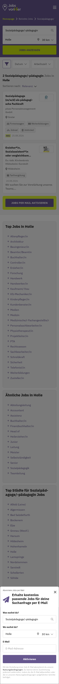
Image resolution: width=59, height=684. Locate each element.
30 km (45, 634)
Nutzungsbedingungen (13, 669)
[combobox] (26, 619)
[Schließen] (54, 592)
